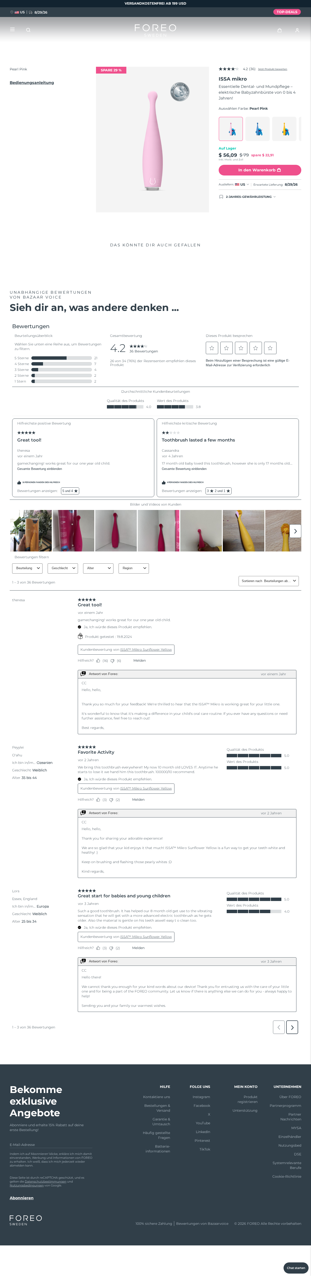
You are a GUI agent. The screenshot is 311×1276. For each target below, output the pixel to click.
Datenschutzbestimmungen (45, 1181)
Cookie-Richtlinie (286, 1176)
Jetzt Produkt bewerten (272, 69)
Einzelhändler (289, 1136)
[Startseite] (155, 31)
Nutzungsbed (289, 1145)
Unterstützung (245, 1110)
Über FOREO (290, 1097)
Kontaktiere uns (156, 1097)
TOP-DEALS (287, 12)
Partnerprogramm (285, 1105)
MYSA (296, 1128)
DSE (297, 1154)
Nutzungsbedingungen (27, 1185)
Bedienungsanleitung (32, 82)
